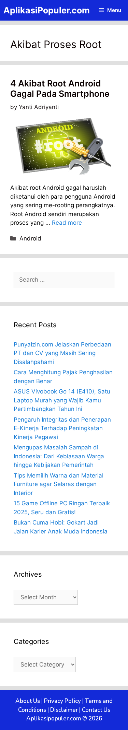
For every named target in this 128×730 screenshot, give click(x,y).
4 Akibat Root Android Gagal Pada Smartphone (60, 88)
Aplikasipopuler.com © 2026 (64, 718)
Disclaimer (64, 710)
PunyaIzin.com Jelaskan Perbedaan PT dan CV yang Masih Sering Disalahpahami (62, 353)
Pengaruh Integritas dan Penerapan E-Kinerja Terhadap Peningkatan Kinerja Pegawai (62, 428)
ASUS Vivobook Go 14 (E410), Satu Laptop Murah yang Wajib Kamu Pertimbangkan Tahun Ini (62, 400)
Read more (67, 222)
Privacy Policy (62, 701)
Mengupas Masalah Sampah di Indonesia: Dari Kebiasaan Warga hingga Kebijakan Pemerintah (59, 456)
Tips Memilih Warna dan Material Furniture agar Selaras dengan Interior (58, 484)
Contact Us (96, 710)
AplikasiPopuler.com (46, 10)
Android (30, 238)
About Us (27, 701)
